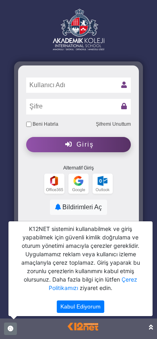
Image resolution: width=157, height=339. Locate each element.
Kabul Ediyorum (80, 306)
